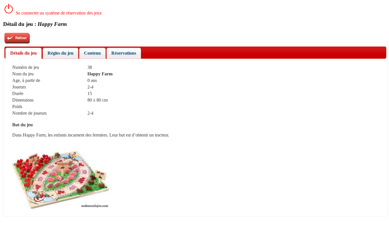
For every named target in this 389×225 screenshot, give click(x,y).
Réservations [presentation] (123, 53)
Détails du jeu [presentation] (23, 53)
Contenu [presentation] (92, 53)
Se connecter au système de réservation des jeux (58, 13)
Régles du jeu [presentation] (60, 53)
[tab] (23, 53)
